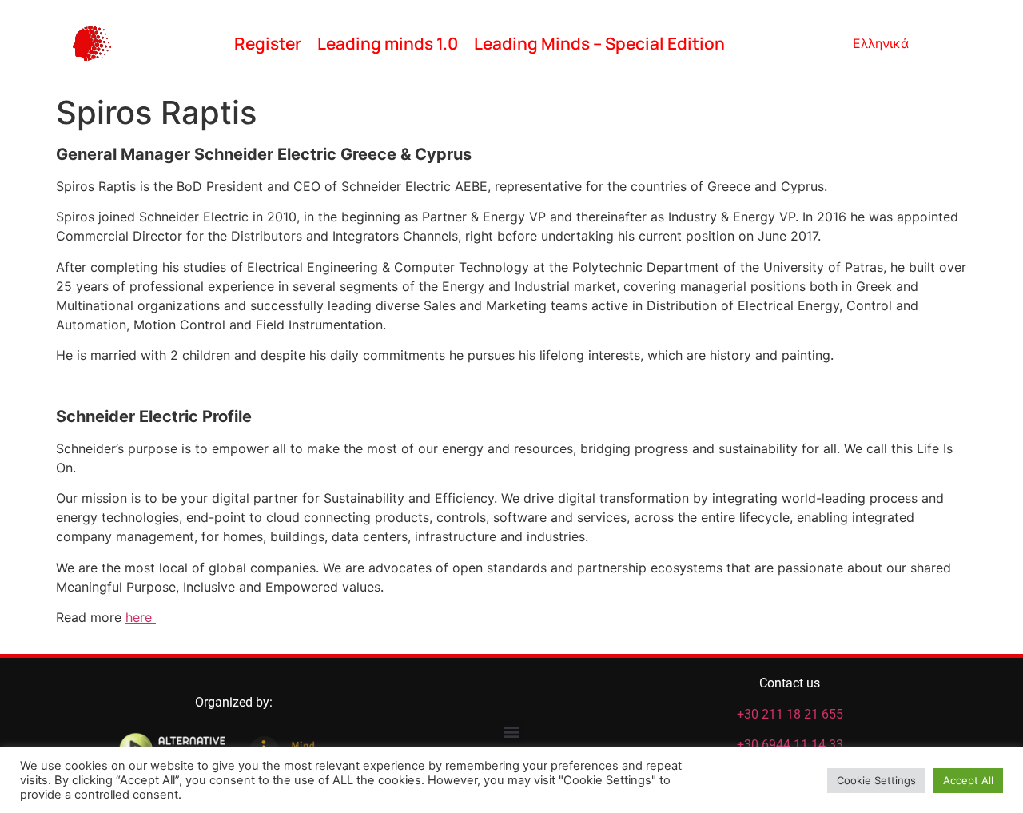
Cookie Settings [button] (876, 780)
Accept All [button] (968, 780)
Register (267, 43)
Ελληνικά (881, 43)
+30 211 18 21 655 (790, 714)
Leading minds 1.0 (387, 43)
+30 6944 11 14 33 (790, 744)
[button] (512, 732)
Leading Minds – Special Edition (599, 43)
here (140, 617)
